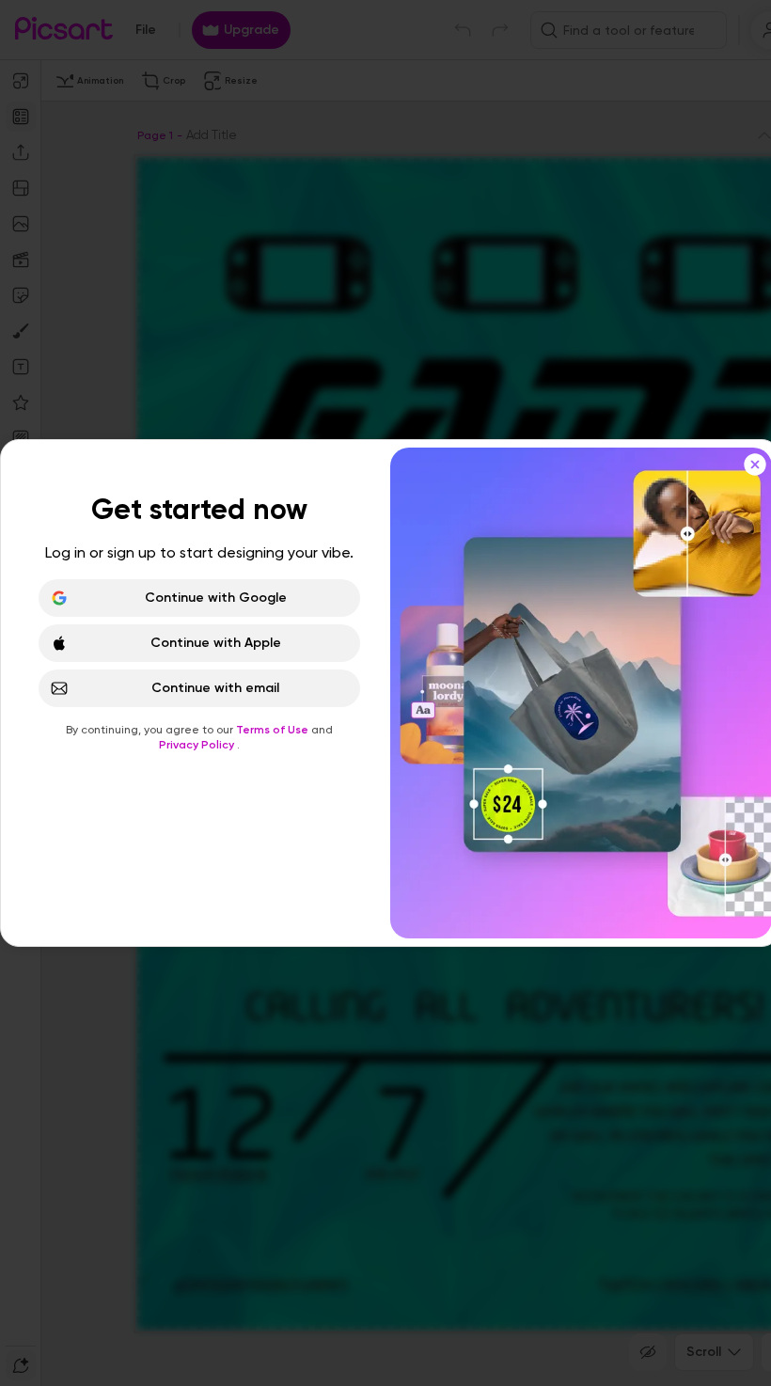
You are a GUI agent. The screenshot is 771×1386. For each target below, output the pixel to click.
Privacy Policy (198, 744)
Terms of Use (273, 729)
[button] (385, 693)
